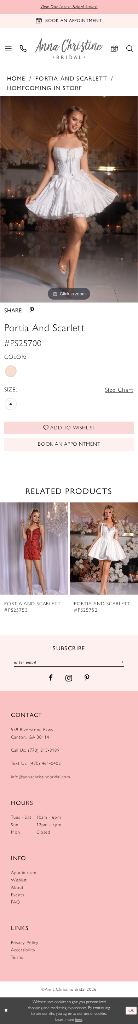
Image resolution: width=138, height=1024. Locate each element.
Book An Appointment (69, 444)
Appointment (24, 872)
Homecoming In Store (44, 88)
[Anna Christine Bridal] (69, 48)
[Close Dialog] (6, 1010)
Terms (17, 957)
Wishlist (19, 880)
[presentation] (34, 548)
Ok (131, 1010)
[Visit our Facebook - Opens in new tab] (51, 678)
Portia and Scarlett (71, 78)
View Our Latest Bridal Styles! (68, 6)
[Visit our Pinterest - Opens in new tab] (87, 678)
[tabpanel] (69, 199)
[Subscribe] (121, 662)
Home (16, 78)
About (17, 887)
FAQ (15, 902)
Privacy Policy (24, 942)
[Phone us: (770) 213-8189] (23, 49)
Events (17, 894)
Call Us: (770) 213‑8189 (35, 750)
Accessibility (23, 949)
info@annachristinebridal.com (40, 776)
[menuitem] (8, 49)
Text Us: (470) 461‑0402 (36, 763)
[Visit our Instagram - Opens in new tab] (68, 678)
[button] (8, 49)
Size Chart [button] (119, 389)
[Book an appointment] (114, 49)
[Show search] (129, 49)
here (78, 1019)
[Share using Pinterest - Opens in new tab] (32, 310)
